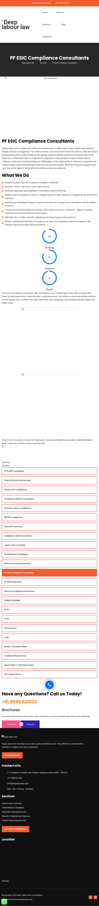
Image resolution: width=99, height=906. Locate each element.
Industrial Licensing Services (17, 563)
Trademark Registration (15, 656)
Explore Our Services (15, 829)
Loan (6, 637)
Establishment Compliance (16, 554)
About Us (60, 12)
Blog (63, 24)
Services (46, 24)
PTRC (6, 609)
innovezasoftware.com (22, 899)
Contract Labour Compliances (18, 508)
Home (44, 12)
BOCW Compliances (13, 517)
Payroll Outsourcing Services (17, 480)
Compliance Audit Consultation (18, 536)
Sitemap (5, 881)
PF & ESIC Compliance (14, 471)
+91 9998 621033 (19, 702)
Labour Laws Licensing (14, 545)
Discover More (12, 755)
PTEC (6, 619)
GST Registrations (12, 674)
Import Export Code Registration (19, 665)
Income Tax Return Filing (15, 646)
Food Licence (10, 628)
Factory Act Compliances (15, 490)
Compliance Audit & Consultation (19, 499)
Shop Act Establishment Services (19, 591)
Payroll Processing (13, 526)
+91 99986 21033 (62, 3)
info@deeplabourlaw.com (41, 3)
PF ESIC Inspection (12, 582)
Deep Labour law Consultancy (29, 895)
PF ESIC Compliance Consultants (19, 573)
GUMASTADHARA (12, 600)
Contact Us (46, 37)
